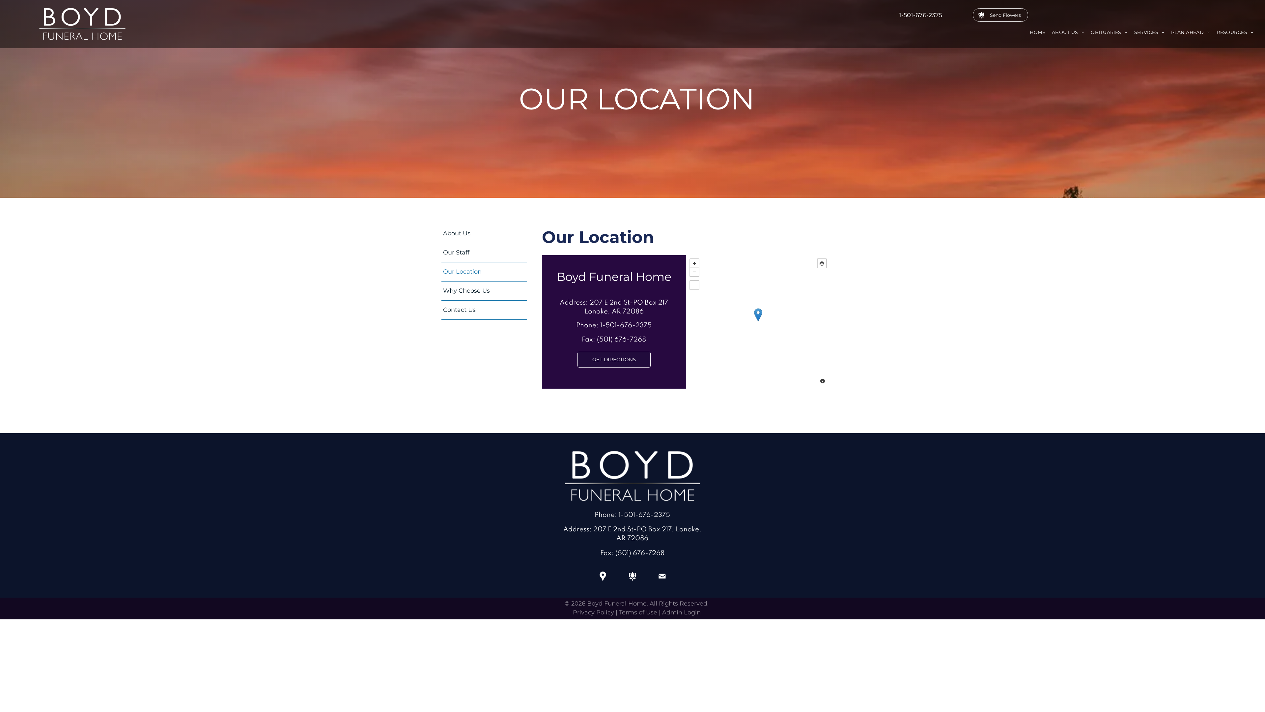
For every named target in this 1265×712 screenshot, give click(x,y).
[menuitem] (1037, 32)
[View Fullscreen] (694, 285)
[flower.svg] (632, 580)
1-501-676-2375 (920, 15)
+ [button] (694, 263)
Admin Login (681, 612)
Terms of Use (638, 612)
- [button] (694, 272)
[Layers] (822, 263)
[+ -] (758, 322)
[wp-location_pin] (602, 580)
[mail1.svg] (662, 580)
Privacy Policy (593, 612)
